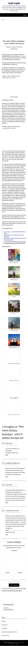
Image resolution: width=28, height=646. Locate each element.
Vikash (7, 443)
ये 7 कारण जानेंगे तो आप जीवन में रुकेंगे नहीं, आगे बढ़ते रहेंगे (15, 241)
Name (8, 572)
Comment (14, 550)
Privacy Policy (5, 635)
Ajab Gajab (14, 3)
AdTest (3, 621)
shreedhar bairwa (11, 510)
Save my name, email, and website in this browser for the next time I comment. (15, 580)
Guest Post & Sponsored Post (9, 632)
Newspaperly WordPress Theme (16, 643)
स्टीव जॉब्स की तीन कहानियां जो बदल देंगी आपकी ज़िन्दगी (14, 243)
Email (20, 572)
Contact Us (4, 624)
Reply (6, 455)
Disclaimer (4, 628)
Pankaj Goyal (14, 49)
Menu (25, 15)
